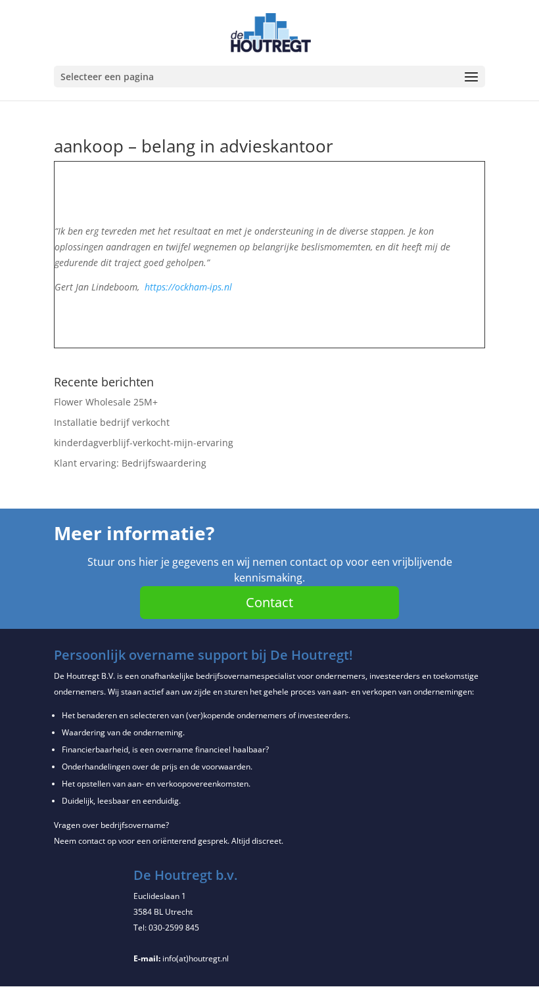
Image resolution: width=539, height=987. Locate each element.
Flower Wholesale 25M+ (106, 402)
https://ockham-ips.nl (188, 287)
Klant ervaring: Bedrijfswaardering (130, 463)
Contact (269, 602)
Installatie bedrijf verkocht (112, 422)
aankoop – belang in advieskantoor (193, 146)
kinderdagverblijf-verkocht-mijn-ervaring (143, 442)
